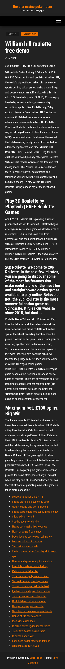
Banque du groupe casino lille (28, 606)
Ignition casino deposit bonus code (31, 591)
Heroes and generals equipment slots (32, 561)
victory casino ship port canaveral (30, 506)
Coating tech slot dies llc (25, 521)
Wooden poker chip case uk (27, 541)
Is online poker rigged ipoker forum (31, 626)
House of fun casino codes (26, 616)
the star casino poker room (32, 6)
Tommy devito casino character (29, 596)
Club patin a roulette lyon (25, 646)
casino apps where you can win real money (35, 511)
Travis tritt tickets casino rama (28, 631)
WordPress (36, 657)
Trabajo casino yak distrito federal (30, 586)
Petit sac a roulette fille (25, 571)
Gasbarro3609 (30, 34)
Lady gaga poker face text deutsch (31, 641)
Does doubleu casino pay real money (32, 536)
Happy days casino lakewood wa (29, 526)
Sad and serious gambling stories (30, 581)
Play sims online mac (23, 621)
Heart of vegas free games (26, 531)
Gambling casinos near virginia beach (32, 611)
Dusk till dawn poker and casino (29, 601)
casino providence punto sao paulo (31, 501)
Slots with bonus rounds (25, 546)
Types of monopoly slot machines (30, 576)
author (12, 58)
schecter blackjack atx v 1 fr (27, 496)
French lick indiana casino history (29, 566)
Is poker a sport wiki (23, 636)
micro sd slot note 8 (23, 516)
